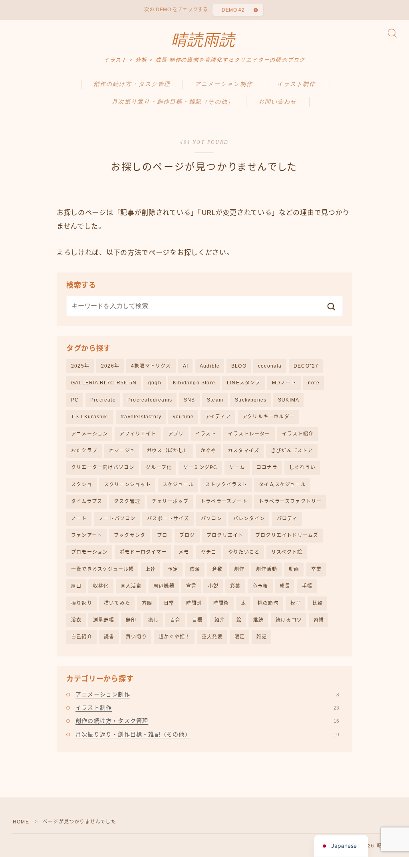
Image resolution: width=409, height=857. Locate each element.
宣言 (191, 586)
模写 (295, 603)
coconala (270, 366)
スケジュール (178, 484)
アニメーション (89, 434)
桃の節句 (268, 603)
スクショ (81, 484)
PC (75, 400)
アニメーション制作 (224, 84)
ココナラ (267, 467)
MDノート (284, 383)
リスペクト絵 (286, 552)
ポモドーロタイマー (143, 552)
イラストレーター (249, 434)
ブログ (187, 535)
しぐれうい (302, 467)
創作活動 (266, 569)
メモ (184, 552)
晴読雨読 (203, 40)
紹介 (219, 620)
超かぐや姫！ (174, 637)
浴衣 (76, 620)
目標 (197, 620)
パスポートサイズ (168, 518)
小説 (213, 586)
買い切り (136, 637)
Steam (215, 400)
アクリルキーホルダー (268, 417)
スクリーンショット (127, 484)
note (314, 383)
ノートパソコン (117, 518)
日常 (169, 603)
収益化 (101, 586)
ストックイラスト (226, 484)
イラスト (205, 434)
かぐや (208, 450)
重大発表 (212, 637)
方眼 (147, 603)
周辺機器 (164, 586)
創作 (239, 569)
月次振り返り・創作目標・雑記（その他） (173, 102)
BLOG (238, 366)
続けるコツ (289, 620)
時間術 (221, 603)
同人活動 (131, 586)
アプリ (176, 434)
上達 (150, 569)
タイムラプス (86, 501)
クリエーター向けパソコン (102, 467)
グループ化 (159, 467)
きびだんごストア (292, 450)
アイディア (218, 417)
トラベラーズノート (224, 501)
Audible (210, 366)
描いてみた (117, 603)
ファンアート (86, 535)
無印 (131, 620)
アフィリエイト (137, 434)
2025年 (80, 366)
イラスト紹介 (298, 434)
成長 (285, 586)
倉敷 (217, 569)
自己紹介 (81, 637)
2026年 (110, 366)
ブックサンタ (129, 535)
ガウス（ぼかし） (168, 450)
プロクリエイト (224, 535)
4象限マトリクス (151, 366)
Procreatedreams (149, 400)
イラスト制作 (296, 84)
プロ (162, 535)
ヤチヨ (209, 552)
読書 (109, 637)
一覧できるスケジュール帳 (102, 569)
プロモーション (89, 552)
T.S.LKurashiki (90, 417)
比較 (317, 603)
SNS (189, 400)
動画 (294, 569)
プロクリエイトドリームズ (286, 535)
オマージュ (122, 450)
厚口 (76, 586)
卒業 (316, 569)
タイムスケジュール (282, 484)
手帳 (307, 586)
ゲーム (237, 467)
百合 (175, 620)
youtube (183, 417)
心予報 (260, 586)
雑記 (261, 637)
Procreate (103, 400)
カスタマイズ (243, 450)
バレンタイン (249, 518)
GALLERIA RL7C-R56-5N (104, 383)
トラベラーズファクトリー (290, 501)
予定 (173, 569)
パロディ (287, 518)
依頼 (195, 569)
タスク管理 (127, 501)
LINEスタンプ (244, 383)
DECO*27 (306, 366)
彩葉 (235, 586)
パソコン (211, 518)
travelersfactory (141, 417)
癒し (153, 620)
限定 (239, 637)
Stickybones (250, 400)
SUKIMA (288, 400)
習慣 (319, 620)
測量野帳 (103, 620)
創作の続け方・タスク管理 (132, 84)
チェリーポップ (170, 501)
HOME (21, 822)
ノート (79, 518)
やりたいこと (244, 552)
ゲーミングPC (200, 467)
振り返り (81, 603)
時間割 (194, 603)
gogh (154, 383)
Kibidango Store (194, 383)
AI (185, 366)
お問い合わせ (277, 102)
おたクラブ (84, 450)
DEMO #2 (233, 10)
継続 (258, 620)
